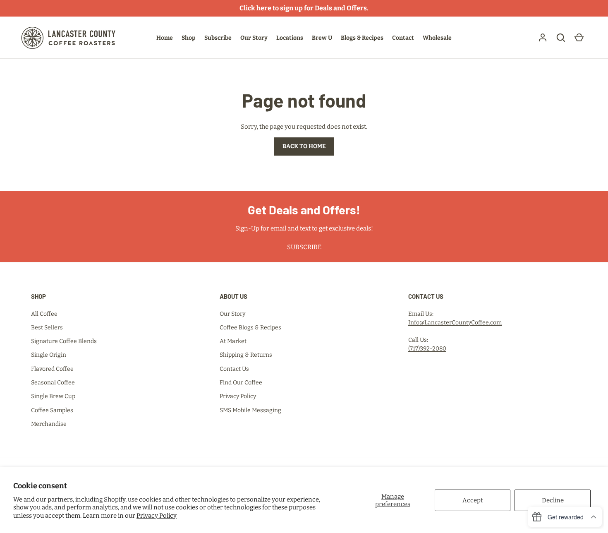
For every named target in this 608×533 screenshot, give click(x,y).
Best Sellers (47, 327)
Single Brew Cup (53, 396)
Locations (289, 37)
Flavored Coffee (52, 368)
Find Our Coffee (241, 382)
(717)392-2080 (427, 348)
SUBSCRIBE (304, 247)
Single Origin (48, 354)
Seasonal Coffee (53, 382)
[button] (561, 38)
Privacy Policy (156, 515)
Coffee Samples (52, 410)
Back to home (304, 146)
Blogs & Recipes (362, 37)
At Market (233, 341)
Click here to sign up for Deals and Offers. (304, 8)
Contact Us (234, 368)
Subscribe (218, 37)
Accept (472, 500)
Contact (403, 37)
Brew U (322, 37)
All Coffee (44, 313)
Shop (189, 37)
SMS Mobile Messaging (250, 410)
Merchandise (49, 423)
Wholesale (437, 37)
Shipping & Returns (246, 354)
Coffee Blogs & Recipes (250, 327)
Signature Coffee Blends (64, 341)
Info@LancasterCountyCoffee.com (455, 322)
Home (164, 37)
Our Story (254, 37)
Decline (553, 500)
